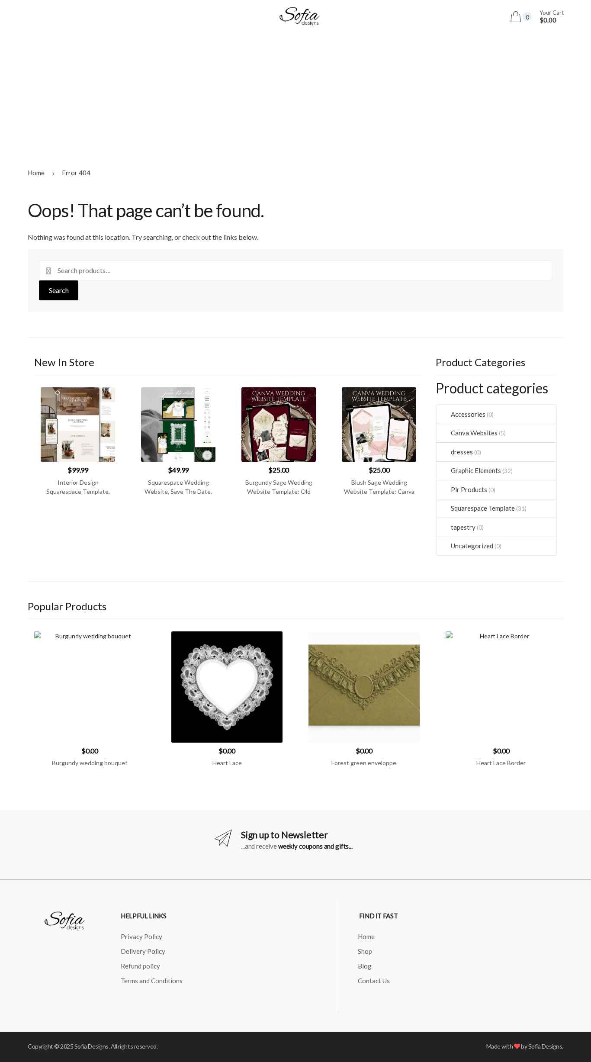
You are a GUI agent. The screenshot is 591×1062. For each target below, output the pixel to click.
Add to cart (78, 518)
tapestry (463, 527)
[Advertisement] (295, 98)
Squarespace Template (482, 508)
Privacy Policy (141, 936)
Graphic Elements (476, 470)
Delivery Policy (143, 951)
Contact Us (374, 981)
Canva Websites (474, 433)
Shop (365, 951)
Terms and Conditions (152, 981)
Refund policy (140, 966)
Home (36, 173)
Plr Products (469, 489)
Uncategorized (472, 546)
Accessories (468, 414)
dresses (461, 452)
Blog (365, 966)
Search (59, 290)
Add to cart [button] (89, 790)
